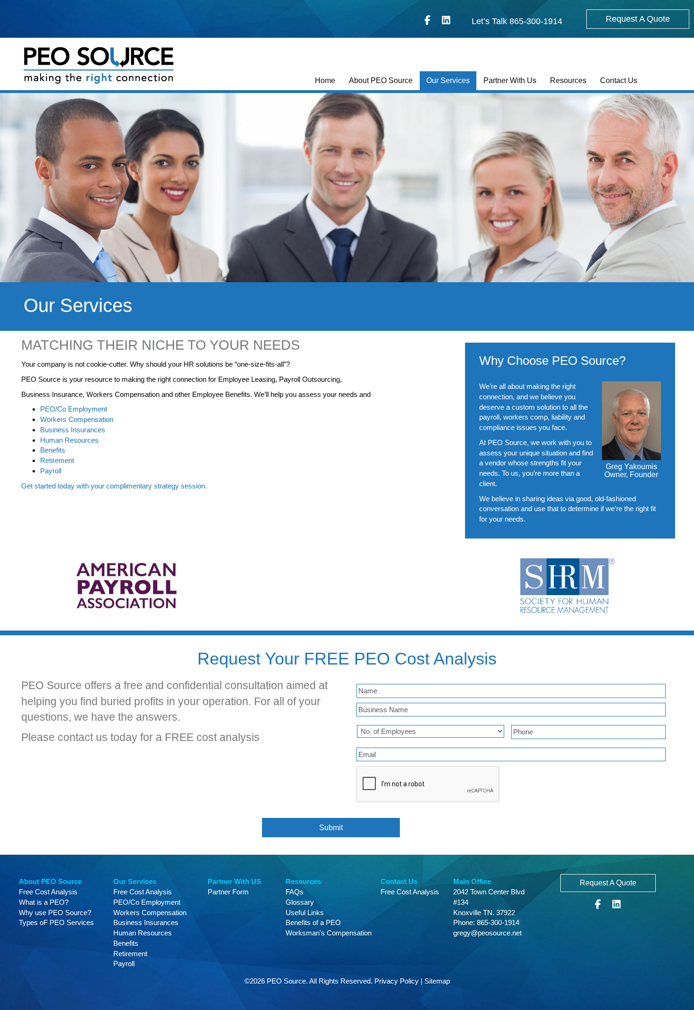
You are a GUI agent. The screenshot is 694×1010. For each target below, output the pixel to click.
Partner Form (228, 892)
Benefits (52, 450)
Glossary (300, 902)
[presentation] (428, 784)
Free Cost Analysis (48, 892)
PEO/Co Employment (73, 409)
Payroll (50, 471)
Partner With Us (509, 80)
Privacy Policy (396, 981)
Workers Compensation (76, 419)
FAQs (295, 892)
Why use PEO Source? (55, 913)
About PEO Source (381, 80)
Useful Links (305, 913)
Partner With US (234, 881)
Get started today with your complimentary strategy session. (114, 486)
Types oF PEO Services (56, 922)
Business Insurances (72, 430)
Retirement (57, 460)
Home (325, 80)
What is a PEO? (43, 902)
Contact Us (618, 80)
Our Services (448, 80)
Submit (331, 828)
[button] (637, 19)
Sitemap (437, 981)
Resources (568, 80)
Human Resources (69, 440)
